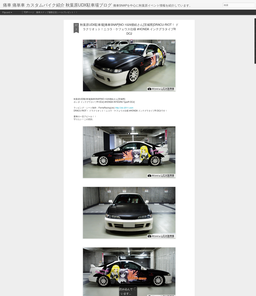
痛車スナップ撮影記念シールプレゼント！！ (57, 12)
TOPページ (29, 12)
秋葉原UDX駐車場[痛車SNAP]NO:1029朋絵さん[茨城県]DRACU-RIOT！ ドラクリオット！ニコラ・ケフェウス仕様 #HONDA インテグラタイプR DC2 (129, 29)
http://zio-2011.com (124, 107)
